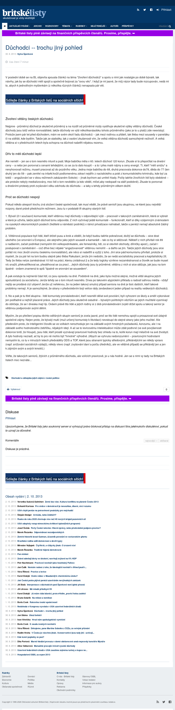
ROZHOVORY (51, 25)
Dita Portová (23, 641)
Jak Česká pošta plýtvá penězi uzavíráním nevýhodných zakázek (49, 580)
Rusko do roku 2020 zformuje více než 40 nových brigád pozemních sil (51, 519)
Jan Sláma (22, 615)
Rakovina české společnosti (43, 602)
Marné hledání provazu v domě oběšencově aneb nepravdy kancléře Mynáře (68, 641)
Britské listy (26, 14)
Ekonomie (6, 679)
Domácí (31, 676)
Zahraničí (6, 676)
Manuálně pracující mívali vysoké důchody (54, 645)
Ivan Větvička (24, 619)
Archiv (38, 25)
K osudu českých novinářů (43, 624)
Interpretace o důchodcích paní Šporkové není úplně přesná (56, 584)
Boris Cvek (22, 602)
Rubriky (81, 25)
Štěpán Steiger (24, 514)
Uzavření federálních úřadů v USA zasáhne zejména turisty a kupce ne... (52, 650)
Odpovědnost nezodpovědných (49, 532)
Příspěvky (128, 25)
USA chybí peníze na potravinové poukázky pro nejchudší (45, 510)
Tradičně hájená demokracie (48, 549)
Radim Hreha (23, 632)
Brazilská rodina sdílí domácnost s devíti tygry (39, 540)
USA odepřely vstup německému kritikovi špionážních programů (48, 523)
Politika (31, 679)
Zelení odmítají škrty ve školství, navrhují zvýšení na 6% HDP (47, 558)
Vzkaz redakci (88, 679)
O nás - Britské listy (65, 676)
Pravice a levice (38, 571)
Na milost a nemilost (42, 597)
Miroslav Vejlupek (26, 545)
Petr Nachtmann (25, 562)
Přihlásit (166, 10)
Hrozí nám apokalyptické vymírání (48, 619)
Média (30, 683)
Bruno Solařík (24, 597)
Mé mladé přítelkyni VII (41, 589)
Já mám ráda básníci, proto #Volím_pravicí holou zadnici (58, 593)
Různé (31, 686)
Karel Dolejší (23, 575)
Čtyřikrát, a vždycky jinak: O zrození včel (56, 545)
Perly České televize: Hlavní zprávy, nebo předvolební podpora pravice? (66, 527)
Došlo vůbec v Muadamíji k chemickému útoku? (54, 575)
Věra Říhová (23, 571)
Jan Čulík (21, 567)
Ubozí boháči (35, 615)
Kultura (5, 683)
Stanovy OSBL (89, 676)
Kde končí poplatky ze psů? (30, 637)
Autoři (114, 25)
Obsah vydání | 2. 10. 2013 (23, 496)
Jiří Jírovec (22, 589)
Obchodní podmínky (66, 690)
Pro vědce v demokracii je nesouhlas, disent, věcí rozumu (63, 506)
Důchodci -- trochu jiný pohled (48, 610)
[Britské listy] (45, 100)
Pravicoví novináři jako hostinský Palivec (55, 562)
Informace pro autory (92, 683)
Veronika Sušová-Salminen (30, 501)
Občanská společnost (12, 686)
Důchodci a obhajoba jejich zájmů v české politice (35, 377)
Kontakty (61, 679)
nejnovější (150, 440)
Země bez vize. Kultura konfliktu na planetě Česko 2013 (72, 501)
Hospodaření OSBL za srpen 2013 (33, 654)
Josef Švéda (23, 527)
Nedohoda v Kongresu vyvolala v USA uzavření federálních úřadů (49, 606)
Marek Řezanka (25, 532)
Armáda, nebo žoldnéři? (44, 514)
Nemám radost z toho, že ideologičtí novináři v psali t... (57, 567)
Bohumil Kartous (25, 506)
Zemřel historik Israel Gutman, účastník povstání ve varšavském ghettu (52, 536)
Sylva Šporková (25, 53)
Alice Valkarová (25, 645)
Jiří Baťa (21, 584)
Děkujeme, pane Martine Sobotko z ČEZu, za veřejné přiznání (60, 628)
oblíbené (164, 440)
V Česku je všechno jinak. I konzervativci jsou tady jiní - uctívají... (63, 632)
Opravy (60, 683)
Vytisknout (15, 389)
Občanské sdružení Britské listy (35, 701)
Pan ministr (23, 554)
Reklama (61, 686)
